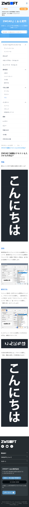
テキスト (6, 94)
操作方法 (6, 83)
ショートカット (8, 76)
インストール (7, 51)
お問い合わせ (8, 492)
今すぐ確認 (23, 9)
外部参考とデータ (9, 112)
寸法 (5, 97)
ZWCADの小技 (7, 139)
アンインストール (9, 48)
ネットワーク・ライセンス (10, 65)
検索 (27, 32)
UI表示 (6, 73)
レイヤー (5, 121)
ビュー (4, 125)
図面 (4, 116)
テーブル (6, 91)
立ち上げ (5, 56)
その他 (6, 79)
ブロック (6, 109)
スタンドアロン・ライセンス (10, 60)
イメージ (6, 105)
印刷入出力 (6, 130)
